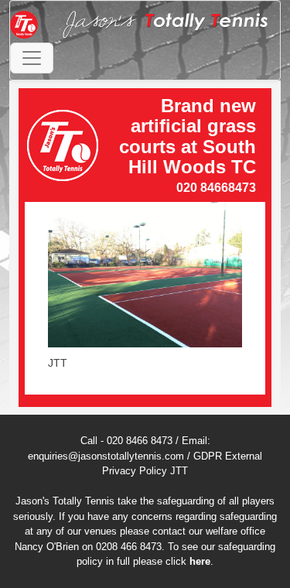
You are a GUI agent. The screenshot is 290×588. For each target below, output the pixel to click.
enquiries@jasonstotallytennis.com (106, 456)
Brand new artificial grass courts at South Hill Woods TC (187, 136)
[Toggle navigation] (31, 58)
